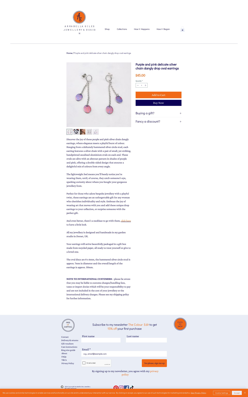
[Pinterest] (115, 388)
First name (88, 336)
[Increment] (145, 85)
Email (85, 349)
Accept (237, 393)
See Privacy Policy (198, 392)
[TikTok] (131, 388)
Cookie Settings (221, 393)
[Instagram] (121, 388)
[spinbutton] (141, 85)
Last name (133, 336)
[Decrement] (137, 85)
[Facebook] (126, 388)
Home (69, 53)
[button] (182, 29)
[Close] (244, 393)
